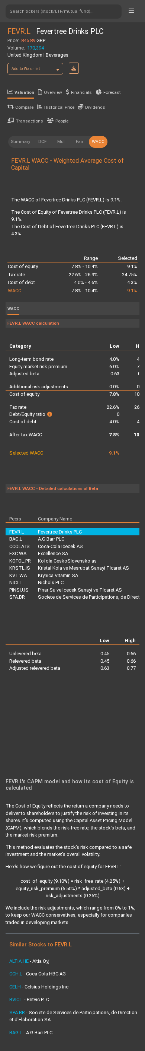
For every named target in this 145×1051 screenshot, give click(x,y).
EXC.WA (17, 553)
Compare (24, 107)
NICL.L (16, 582)
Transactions (29, 121)
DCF (42, 141)
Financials (81, 92)
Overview (53, 92)
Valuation (24, 92)
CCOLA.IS (19, 546)
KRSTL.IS (19, 568)
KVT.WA (18, 575)
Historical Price (59, 107)
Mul (61, 141)
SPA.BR (17, 597)
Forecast (112, 92)
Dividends (95, 107)
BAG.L (15, 539)
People (61, 121)
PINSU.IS (19, 590)
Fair (79, 141)
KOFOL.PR (20, 561)
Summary (20, 141)
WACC (98, 141)
